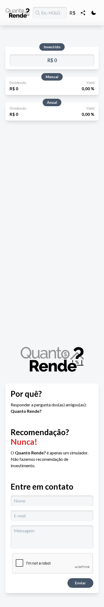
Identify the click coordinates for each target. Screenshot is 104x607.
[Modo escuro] (93, 12)
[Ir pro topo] (17, 12)
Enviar (80, 583)
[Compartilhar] (83, 12)
